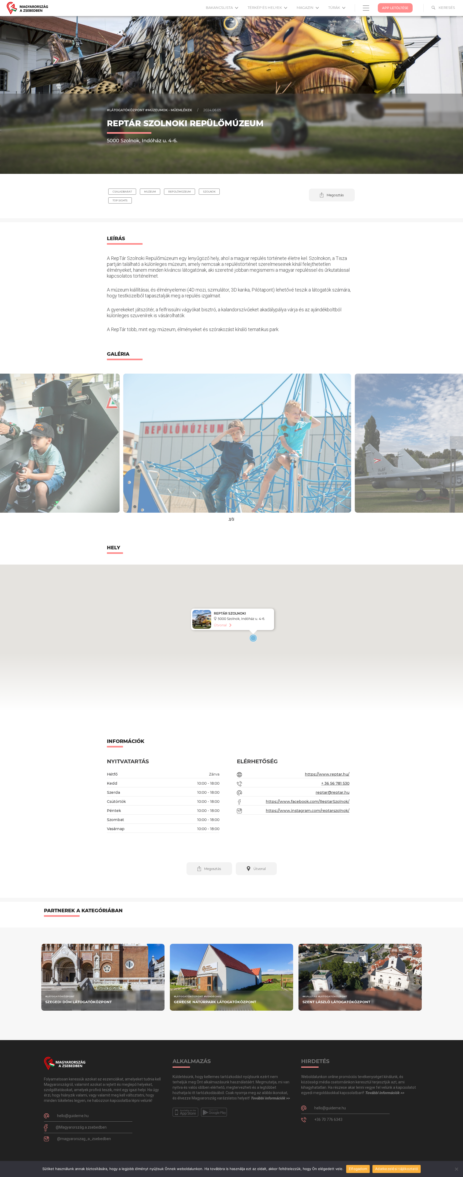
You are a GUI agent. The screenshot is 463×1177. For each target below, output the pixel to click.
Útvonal (220, 625)
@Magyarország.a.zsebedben (81, 1127)
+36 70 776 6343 (328, 1119)
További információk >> (270, 1098)
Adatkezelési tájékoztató (396, 1169)
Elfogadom (358, 1169)
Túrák (334, 7)
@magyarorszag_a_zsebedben (84, 1139)
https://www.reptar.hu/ (327, 774)
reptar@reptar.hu (332, 792)
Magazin (305, 7)
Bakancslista (220, 7)
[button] (332, 195)
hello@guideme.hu (73, 1116)
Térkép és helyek (265, 7)
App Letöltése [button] (395, 8)
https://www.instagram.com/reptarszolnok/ (307, 810)
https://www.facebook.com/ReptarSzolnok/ (307, 801)
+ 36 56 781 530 (335, 783)
